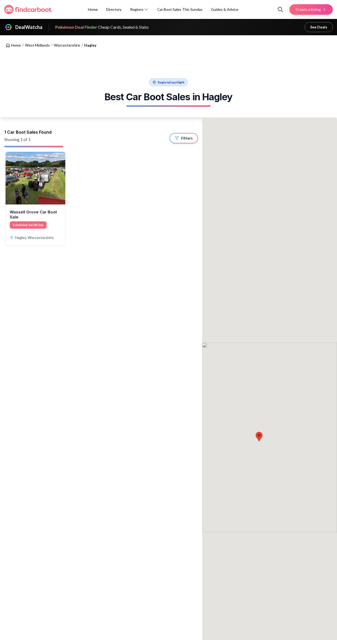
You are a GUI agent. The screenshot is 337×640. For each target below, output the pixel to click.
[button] (146, 9)
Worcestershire (67, 45)
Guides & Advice (224, 9)
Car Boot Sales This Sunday (179, 9)
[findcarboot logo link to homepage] (28, 9)
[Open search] (280, 9)
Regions (136, 9)
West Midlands (37, 45)
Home (93, 9)
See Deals (318, 27)
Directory (114, 9)
